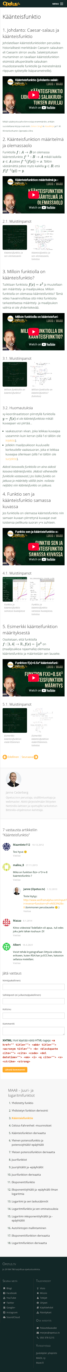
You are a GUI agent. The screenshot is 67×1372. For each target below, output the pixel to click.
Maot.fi (40, 1362)
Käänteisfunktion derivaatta (29, 1133)
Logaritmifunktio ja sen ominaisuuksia (35, 1209)
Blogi (9, 1288)
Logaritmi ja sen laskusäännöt (30, 1201)
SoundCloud (13, 1317)
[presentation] (24, 152)
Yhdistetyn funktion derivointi (30, 1110)
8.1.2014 (27, 920)
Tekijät (43, 1297)
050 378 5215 (46, 1337)
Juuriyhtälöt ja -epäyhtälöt (27, 1167)
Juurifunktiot (19, 1159)
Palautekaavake (48, 1327)
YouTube (11, 1297)
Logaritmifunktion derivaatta (29, 1243)
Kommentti (9, 1023)
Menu (55, 3)
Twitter (10, 1302)
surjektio (11, 459)
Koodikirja (49, 126)
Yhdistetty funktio (22, 1103)
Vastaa (16, 855)
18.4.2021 (28, 944)
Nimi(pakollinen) (11, 980)
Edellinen (13, 757)
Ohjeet (43, 1302)
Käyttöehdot (46, 1307)
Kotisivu (7, 1009)
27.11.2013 (32, 865)
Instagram (12, 1312)
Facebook (11, 1293)
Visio (42, 1288)
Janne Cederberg (17, 792)
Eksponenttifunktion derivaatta (31, 1235)
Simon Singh (37, 126)
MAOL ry (40, 1358)
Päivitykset (45, 1312)
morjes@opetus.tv (49, 1332)
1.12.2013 (52, 889)
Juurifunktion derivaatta (26, 1174)
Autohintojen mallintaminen (29, 1228)
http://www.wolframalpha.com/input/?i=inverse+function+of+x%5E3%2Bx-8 (45, 903)
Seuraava (28, 757)
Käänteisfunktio (22, 1118)
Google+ (10, 1307)
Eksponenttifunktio (23, 1182)
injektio (10, 440)
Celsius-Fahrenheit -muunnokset (32, 1125)
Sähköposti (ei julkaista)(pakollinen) (22, 995)
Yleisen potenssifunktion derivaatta (33, 1152)
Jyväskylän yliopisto (46, 1353)
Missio (43, 1293)
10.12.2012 (38, 844)
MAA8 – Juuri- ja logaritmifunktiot (21, 1093)
